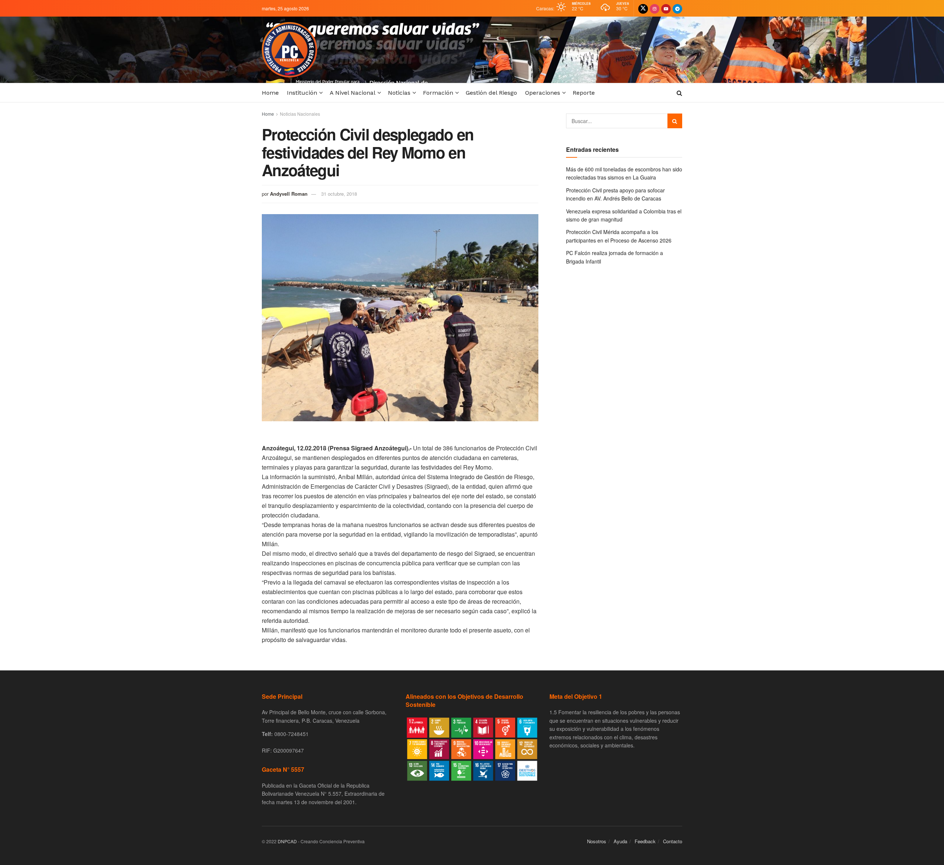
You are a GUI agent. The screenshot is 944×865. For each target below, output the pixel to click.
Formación (438, 92)
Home (270, 92)
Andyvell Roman (289, 193)
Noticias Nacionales (300, 114)
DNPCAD (287, 841)
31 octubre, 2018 (339, 193)
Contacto (672, 841)
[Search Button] (674, 121)
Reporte (584, 92)
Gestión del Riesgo (491, 92)
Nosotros (596, 841)
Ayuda (620, 841)
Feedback (645, 841)
